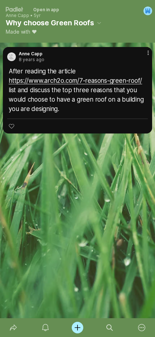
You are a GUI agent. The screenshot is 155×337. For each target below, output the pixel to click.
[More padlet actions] (142, 327)
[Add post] (77, 327)
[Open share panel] (13, 327)
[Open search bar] (109, 328)
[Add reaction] (11, 126)
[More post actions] (143, 55)
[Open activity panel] (45, 327)
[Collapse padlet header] (99, 23)
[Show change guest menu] (147, 11)
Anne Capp (17, 15)
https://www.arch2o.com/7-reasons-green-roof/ (75, 80)
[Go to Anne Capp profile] (11, 56)
